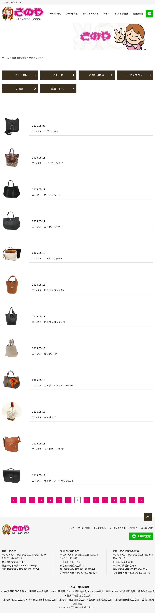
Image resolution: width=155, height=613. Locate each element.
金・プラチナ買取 (90, 13)
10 (104, 500)
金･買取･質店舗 (121, 13)
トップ (71, 527)
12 (123, 500)
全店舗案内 (138, 13)
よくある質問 (147, 527)
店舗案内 (133, 527)
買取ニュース (58, 88)
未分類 (20, 88)
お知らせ (58, 75)
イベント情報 (20, 75)
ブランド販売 (55, 13)
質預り (106, 13)
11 (113, 500)
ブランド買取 (72, 13)
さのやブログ (134, 75)
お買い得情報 (96, 75)
